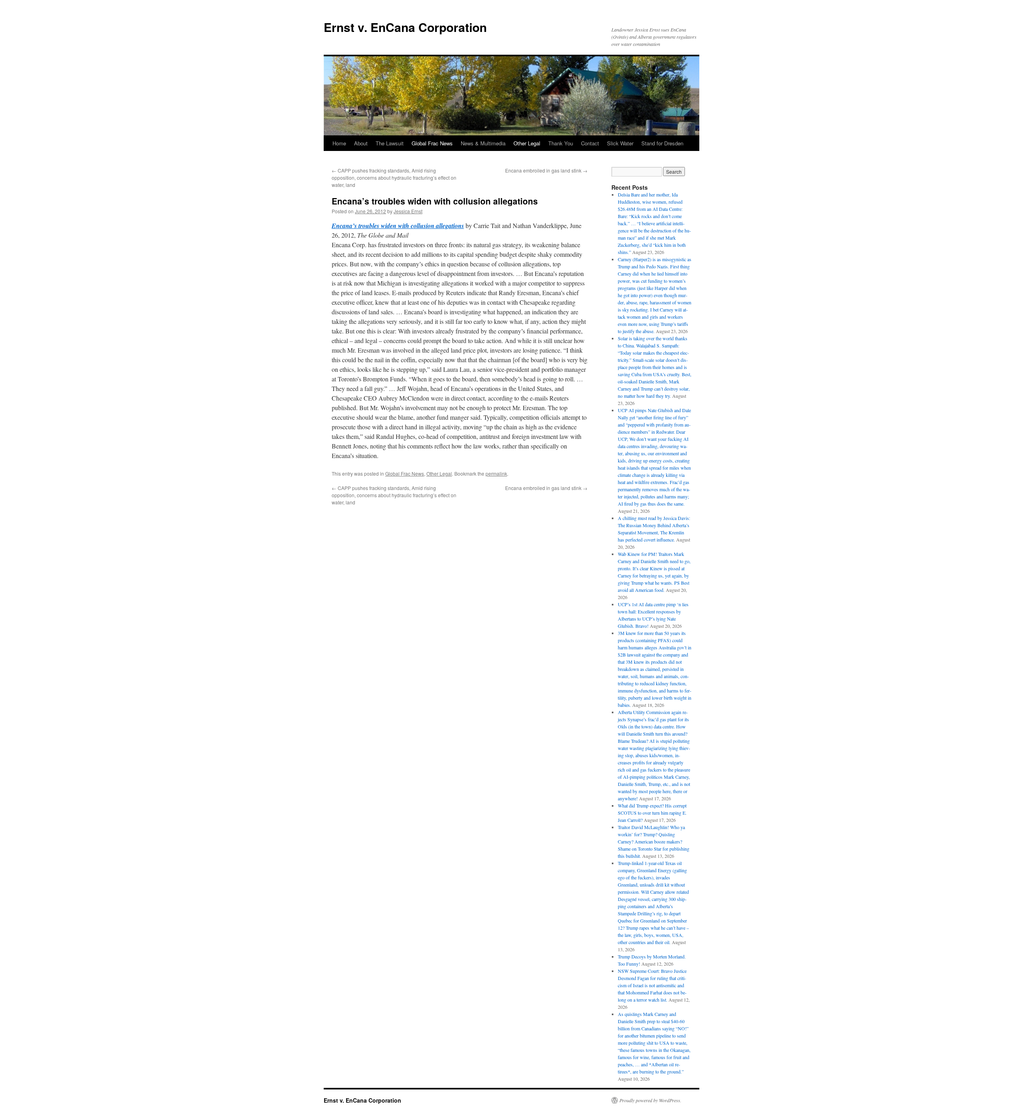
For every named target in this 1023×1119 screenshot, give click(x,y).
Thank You (560, 143)
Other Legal (526, 143)
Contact (590, 143)
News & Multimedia (483, 143)
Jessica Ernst (408, 211)
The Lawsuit (390, 143)
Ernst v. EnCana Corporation (405, 27)
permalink (496, 473)
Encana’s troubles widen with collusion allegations (398, 225)
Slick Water (620, 143)
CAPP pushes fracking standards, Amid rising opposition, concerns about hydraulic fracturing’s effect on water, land (394, 177)
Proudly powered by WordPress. (650, 1100)
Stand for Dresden (662, 143)
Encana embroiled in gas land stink (546, 170)
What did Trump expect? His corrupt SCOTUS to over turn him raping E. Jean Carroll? (652, 812)
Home (339, 143)
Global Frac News (432, 143)
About (361, 143)
